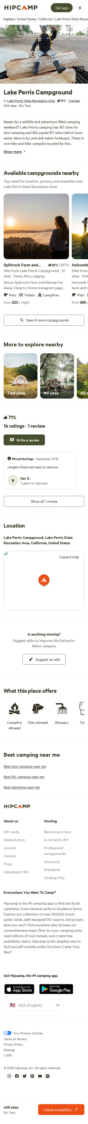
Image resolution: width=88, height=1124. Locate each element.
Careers (10, 855)
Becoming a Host (57, 831)
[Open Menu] (80, 8)
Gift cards (11, 831)
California (45, 18)
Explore (9, 18)
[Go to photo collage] (44, 54)
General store (14, 839)
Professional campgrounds (55, 850)
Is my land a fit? (56, 839)
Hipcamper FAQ (16, 871)
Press (8, 863)
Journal (10, 847)
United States (26, 18)
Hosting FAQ (54, 877)
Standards (52, 869)
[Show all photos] (44, 54)
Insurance (51, 861)
